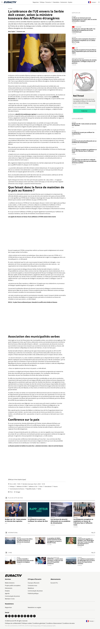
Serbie (39, 489)
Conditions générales (39, 623)
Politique (42, 2)
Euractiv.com (21, 31)
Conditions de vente (69, 623)
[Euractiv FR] (10, 2)
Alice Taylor (11, 31)
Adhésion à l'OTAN (22, 486)
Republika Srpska (31, 489)
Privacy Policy (37, 625)
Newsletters (56, 2)
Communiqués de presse (12, 596)
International (48, 486)
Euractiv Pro (54, 583)
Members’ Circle (9, 599)
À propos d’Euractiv (33, 583)
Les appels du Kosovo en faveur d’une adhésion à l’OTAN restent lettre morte (32, 217)
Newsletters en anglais (34, 607)
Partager (18, 492)
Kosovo (56, 486)
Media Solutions (9, 583)
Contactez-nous (32, 585)
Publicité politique (33, 593)
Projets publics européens (12, 585)
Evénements (63, 2)
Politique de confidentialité (13, 623)
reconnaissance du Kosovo (17, 489)
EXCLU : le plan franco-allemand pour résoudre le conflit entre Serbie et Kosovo (32, 302)
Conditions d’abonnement (54, 623)
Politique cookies (27, 623)
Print (11, 492)
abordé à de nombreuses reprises (25, 114)
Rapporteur (36, 2)
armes (62, 116)
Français (93, 2)
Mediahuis (31, 588)
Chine (40, 486)
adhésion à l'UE (33, 486)
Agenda (7, 593)
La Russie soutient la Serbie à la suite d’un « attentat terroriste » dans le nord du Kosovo (35, 446)
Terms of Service (47, 625)
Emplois (70, 2)
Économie (48, 2)
